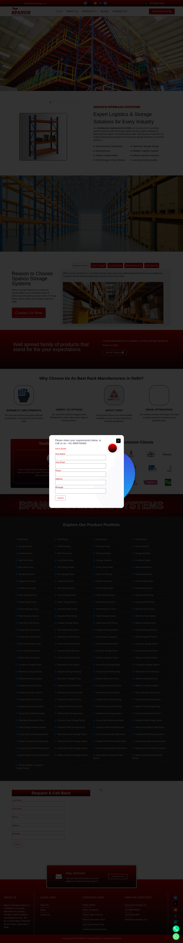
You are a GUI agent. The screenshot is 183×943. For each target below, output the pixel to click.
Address (58, 479)
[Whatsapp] (176, 936)
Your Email (60, 462)
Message (59, 487)
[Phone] (176, 928)
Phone (58, 471)
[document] (91, 471)
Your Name (60, 454)
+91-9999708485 (77, 443)
